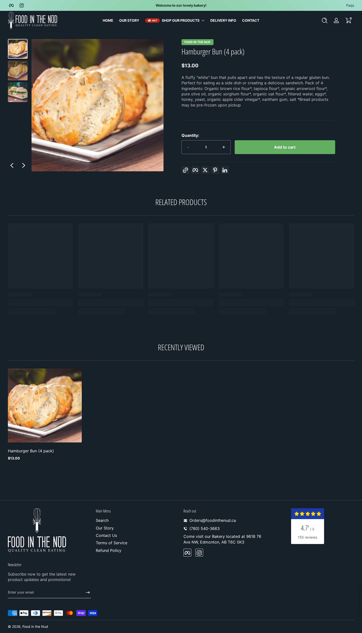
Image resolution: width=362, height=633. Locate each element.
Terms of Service (111, 543)
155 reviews (307, 537)
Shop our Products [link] (180, 20)
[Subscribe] (86, 592)
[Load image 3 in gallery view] (18, 92)
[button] (324, 20)
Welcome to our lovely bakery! (181, 5)
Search (102, 520)
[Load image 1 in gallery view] (18, 49)
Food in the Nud (197, 42)
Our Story (105, 528)
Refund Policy (108, 550)
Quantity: (190, 135)
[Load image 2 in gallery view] (18, 70)
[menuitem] (137, 520)
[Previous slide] (12, 165)
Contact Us (106, 535)
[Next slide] (24, 165)
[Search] (325, 20)
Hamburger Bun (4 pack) (31, 450)
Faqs (350, 5)
